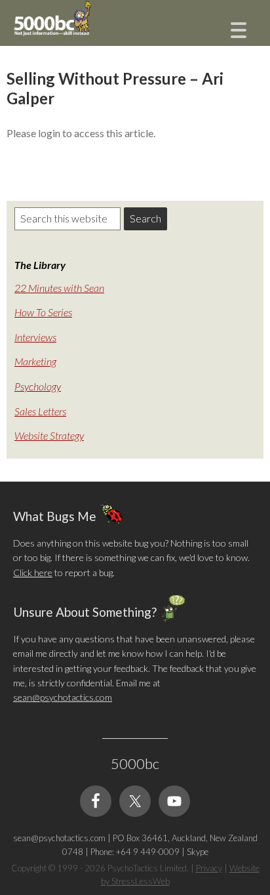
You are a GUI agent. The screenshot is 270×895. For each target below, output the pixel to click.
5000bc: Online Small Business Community (78, 29)
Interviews (35, 337)
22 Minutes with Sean (59, 287)
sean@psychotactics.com (62, 697)
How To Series (43, 312)
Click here (32, 572)
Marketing (35, 361)
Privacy (209, 868)
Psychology (37, 386)
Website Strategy (49, 435)
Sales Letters (40, 411)
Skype (197, 851)
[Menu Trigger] (238, 28)
